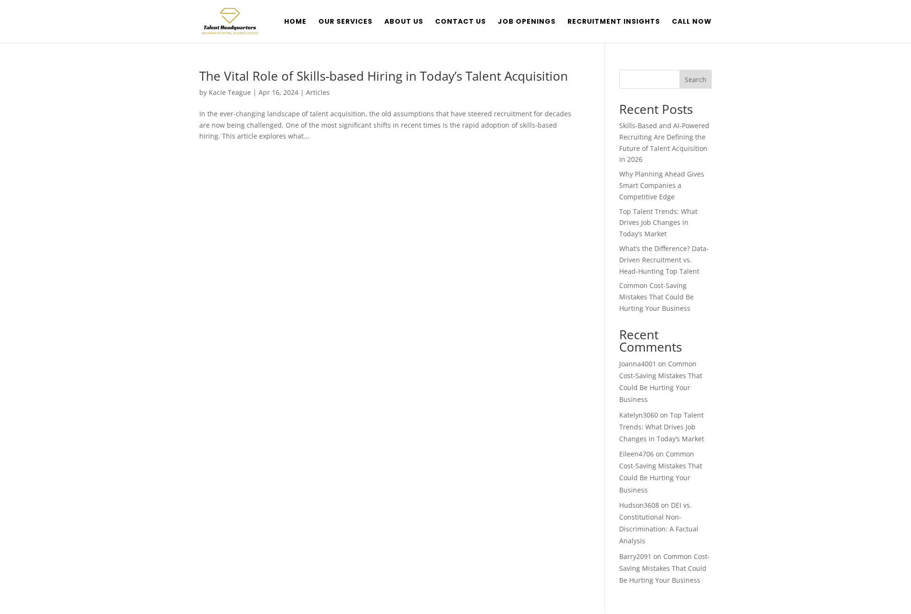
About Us (403, 22)
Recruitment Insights (613, 22)
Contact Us (460, 22)
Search (695, 79)
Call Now (692, 22)
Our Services (345, 22)
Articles (318, 92)
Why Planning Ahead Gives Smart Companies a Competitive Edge (661, 185)
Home (295, 22)
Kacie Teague (230, 92)
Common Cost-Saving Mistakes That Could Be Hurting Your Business (656, 297)
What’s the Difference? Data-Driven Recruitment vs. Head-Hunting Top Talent (664, 260)
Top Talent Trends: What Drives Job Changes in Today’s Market (658, 223)
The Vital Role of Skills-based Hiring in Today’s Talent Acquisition (383, 75)
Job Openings (527, 22)
